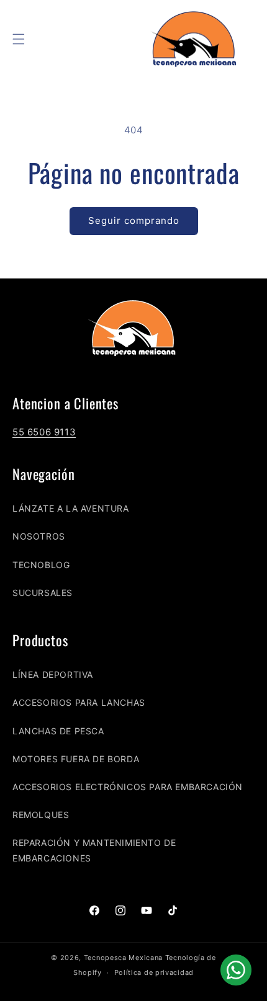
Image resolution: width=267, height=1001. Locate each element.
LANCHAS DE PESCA (58, 731)
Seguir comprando (133, 220)
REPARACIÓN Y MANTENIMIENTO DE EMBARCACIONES (94, 850)
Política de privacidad (154, 972)
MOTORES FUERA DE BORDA (75, 759)
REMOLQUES (40, 814)
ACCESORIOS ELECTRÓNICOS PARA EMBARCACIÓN (127, 786)
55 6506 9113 (44, 432)
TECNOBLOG (41, 564)
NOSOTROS (38, 536)
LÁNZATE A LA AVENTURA (70, 508)
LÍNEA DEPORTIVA (52, 674)
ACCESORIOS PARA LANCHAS (78, 702)
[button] (18, 39)
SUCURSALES (42, 592)
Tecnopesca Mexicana (123, 957)
